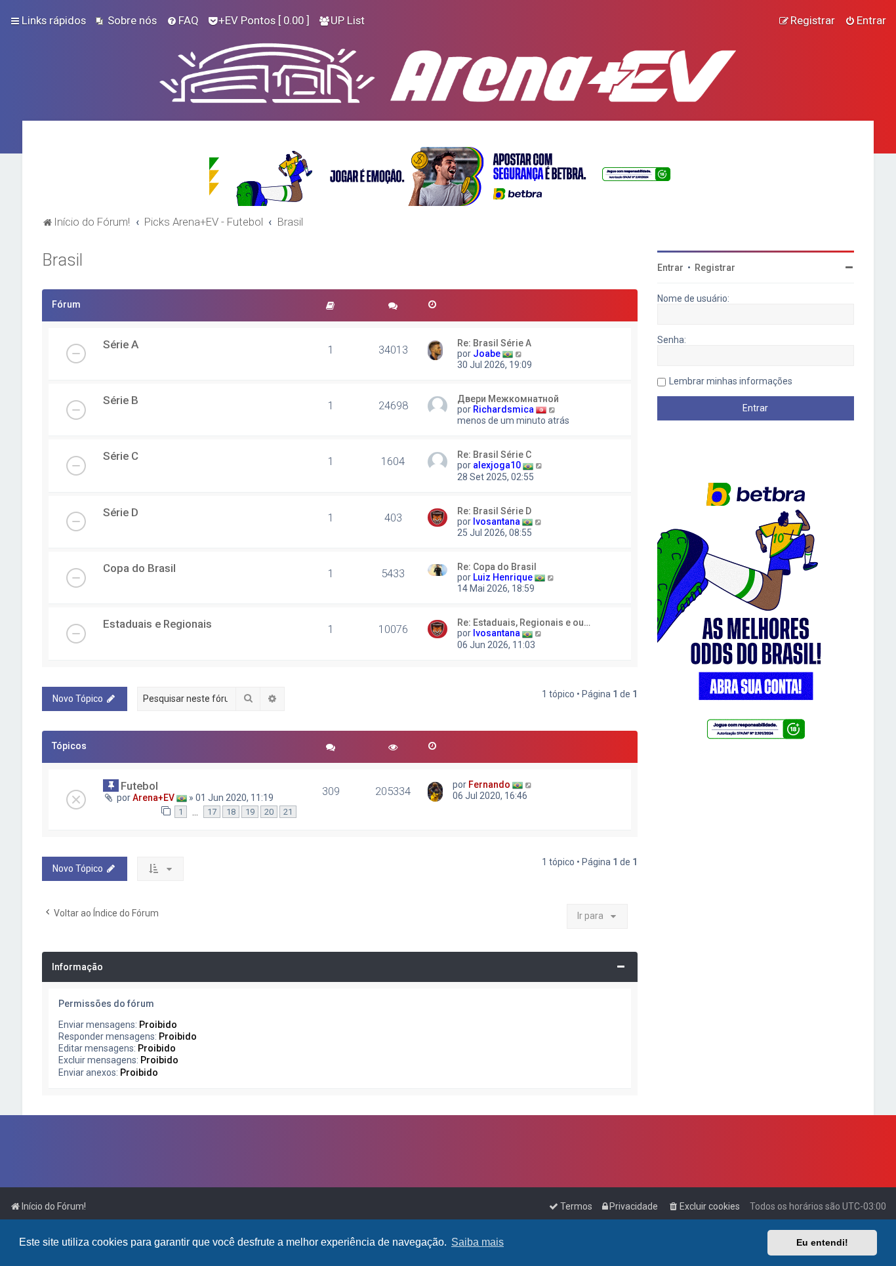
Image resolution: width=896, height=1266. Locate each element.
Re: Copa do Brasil (497, 567)
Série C (120, 455)
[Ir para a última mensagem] (529, 784)
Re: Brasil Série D (494, 511)
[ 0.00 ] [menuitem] (264, 20)
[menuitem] (126, 20)
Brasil (62, 260)
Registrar (715, 267)
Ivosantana (496, 521)
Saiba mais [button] (477, 1242)
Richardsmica (503, 409)
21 (288, 812)
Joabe (486, 353)
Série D (120, 512)
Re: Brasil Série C (494, 454)
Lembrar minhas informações (730, 381)
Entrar (670, 267)
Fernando (489, 784)
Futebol (139, 785)
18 (230, 812)
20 (269, 812)
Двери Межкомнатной (508, 399)
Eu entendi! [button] (822, 1242)
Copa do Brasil (139, 568)
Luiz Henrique (503, 577)
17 (211, 812)
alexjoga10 (497, 465)
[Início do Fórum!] (448, 70)
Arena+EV (153, 797)
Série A (120, 344)
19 (250, 812)
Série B (120, 400)
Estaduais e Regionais (157, 623)
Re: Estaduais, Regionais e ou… (523, 622)
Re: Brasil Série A (494, 343)
